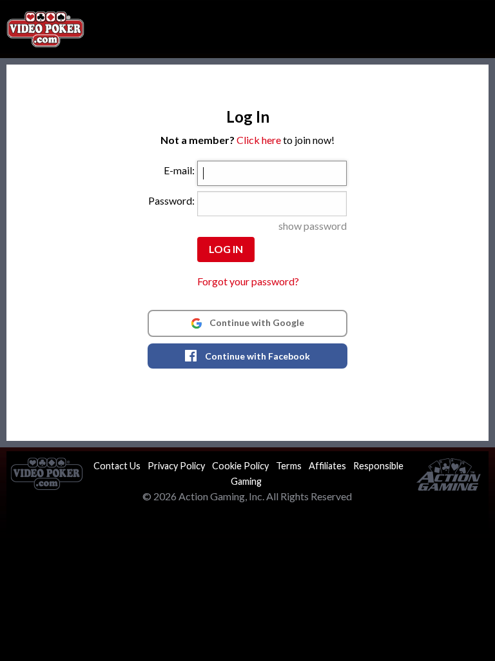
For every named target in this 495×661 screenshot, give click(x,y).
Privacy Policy (176, 465)
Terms (289, 465)
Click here (259, 140)
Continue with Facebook (256, 356)
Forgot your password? (248, 281)
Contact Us (117, 465)
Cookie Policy (240, 465)
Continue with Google (256, 322)
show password (312, 225)
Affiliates (327, 465)
